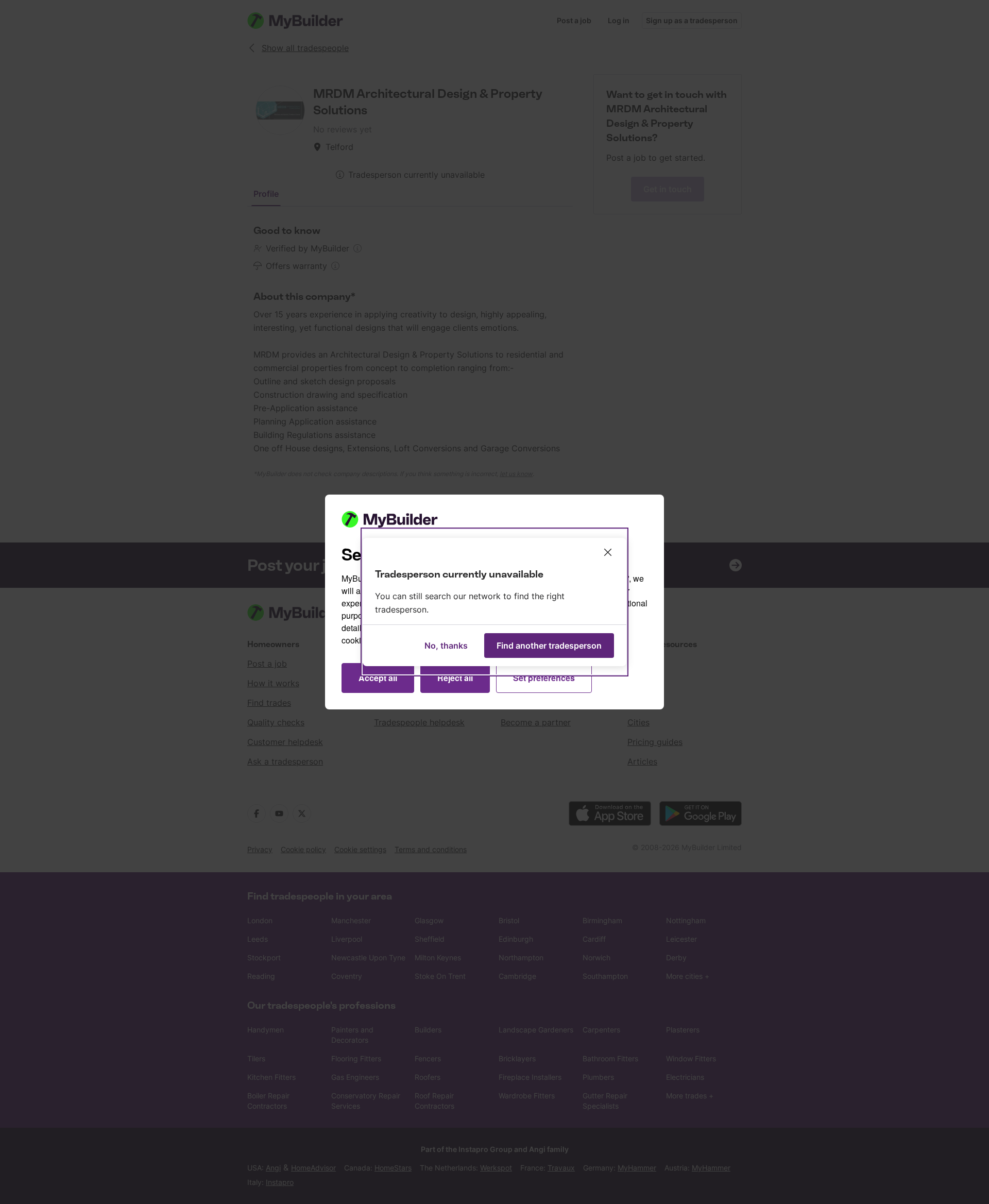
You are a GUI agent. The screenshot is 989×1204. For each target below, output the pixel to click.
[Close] (608, 552)
